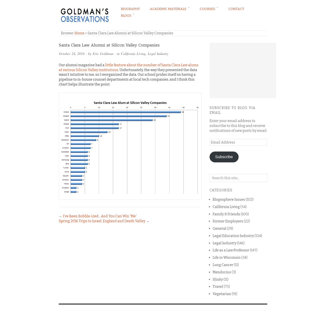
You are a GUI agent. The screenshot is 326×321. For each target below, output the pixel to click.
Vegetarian (222, 294)
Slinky (218, 279)
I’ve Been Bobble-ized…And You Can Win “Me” (100, 216)
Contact (236, 9)
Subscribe (224, 157)
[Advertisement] (243, 70)
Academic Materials (168, 9)
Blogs (126, 16)
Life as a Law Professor (231, 250)
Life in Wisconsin (227, 257)
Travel (218, 286)
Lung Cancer (223, 265)
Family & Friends (226, 214)
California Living (133, 53)
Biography (130, 9)
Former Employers (228, 221)
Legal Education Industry (233, 236)
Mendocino (222, 272)
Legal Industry (158, 53)
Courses (207, 9)
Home (79, 33)
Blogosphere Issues (229, 199)
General (219, 228)
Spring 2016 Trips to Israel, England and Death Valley (102, 221)
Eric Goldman (103, 53)
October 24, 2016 (71, 53)
